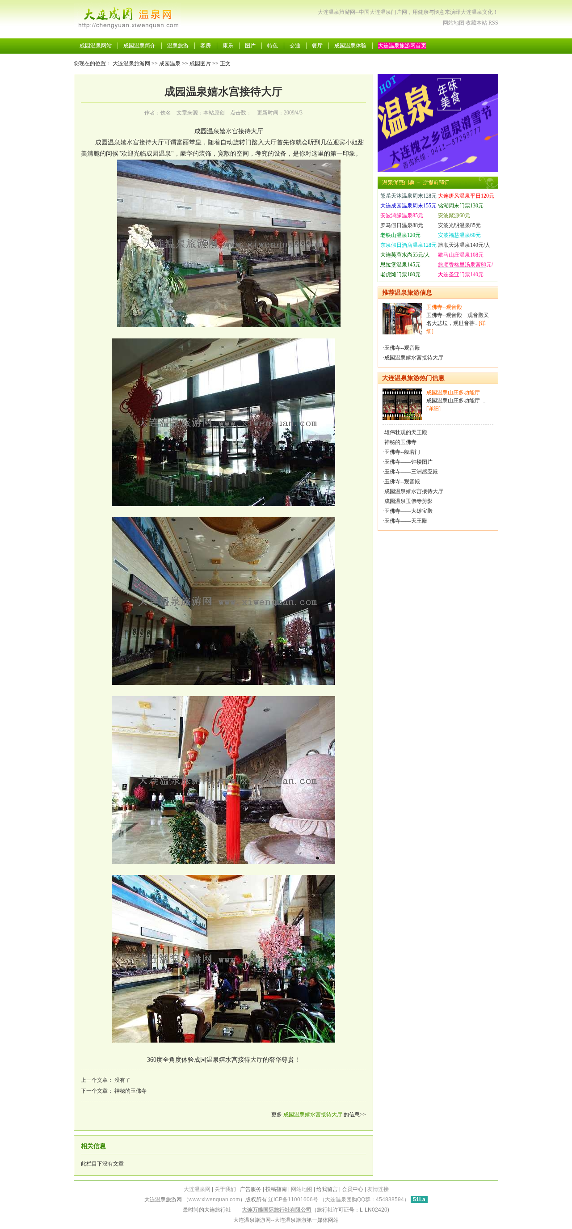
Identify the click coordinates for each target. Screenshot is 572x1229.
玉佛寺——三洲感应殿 (411, 472)
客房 (205, 45)
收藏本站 (476, 23)
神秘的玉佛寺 (130, 1091)
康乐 (228, 45)
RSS (493, 23)
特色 (272, 45)
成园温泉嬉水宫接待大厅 (312, 1114)
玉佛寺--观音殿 (444, 307)
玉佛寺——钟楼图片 (408, 462)
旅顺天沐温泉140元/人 (464, 245)
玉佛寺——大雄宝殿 (408, 511)
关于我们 (225, 1189)
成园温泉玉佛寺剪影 (408, 501)
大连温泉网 (197, 1189)
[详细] (433, 408)
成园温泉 (170, 63)
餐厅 (317, 45)
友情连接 (378, 1189)
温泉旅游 (178, 45)
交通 (295, 45)
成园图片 (200, 63)
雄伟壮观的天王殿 (405, 432)
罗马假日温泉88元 (401, 225)
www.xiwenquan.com (214, 1199)
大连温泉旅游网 (131, 63)
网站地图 (453, 23)
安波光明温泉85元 (459, 225)
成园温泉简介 (139, 45)
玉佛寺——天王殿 (405, 521)
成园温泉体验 (350, 45)
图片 (250, 45)
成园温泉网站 (96, 45)
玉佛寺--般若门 (402, 452)
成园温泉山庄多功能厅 (453, 392)
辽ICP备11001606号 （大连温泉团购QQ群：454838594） (338, 1199)
